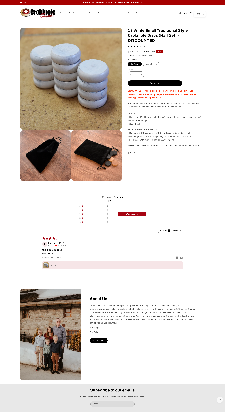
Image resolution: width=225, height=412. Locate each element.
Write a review (132, 214)
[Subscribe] (132, 404)
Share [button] (132, 153)
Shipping (131, 55)
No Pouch (134, 64)
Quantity (131, 69)
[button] (79, 13)
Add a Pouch (151, 64)
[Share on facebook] (176, 258)
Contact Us (98, 340)
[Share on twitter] (181, 257)
